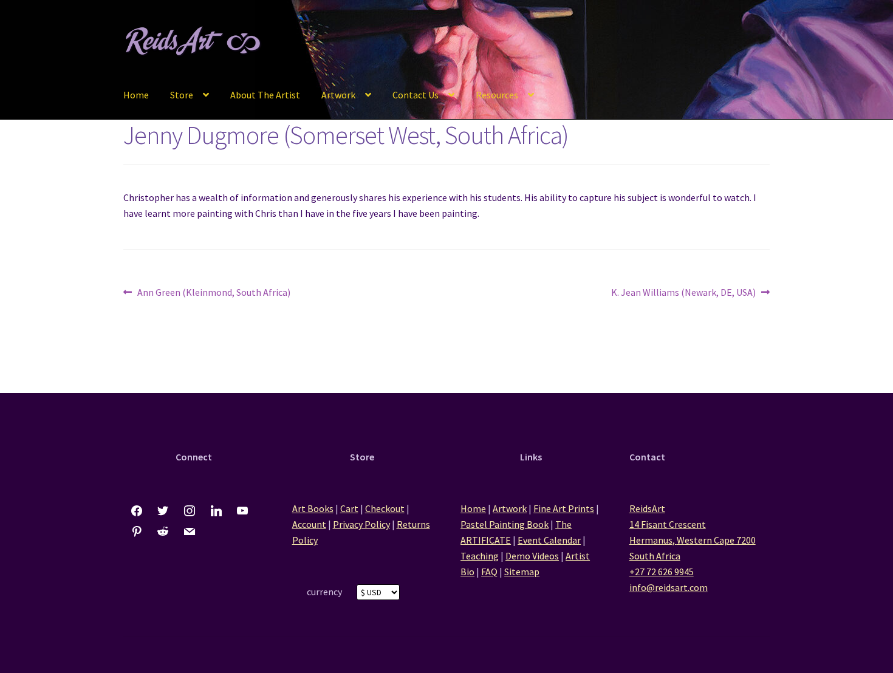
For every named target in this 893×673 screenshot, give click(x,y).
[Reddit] (163, 532)
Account (309, 524)
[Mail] (189, 532)
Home (136, 95)
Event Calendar (549, 540)
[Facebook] (136, 511)
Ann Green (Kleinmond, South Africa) (213, 293)
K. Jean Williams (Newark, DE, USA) (683, 293)
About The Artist (265, 95)
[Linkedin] (216, 511)
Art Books (313, 508)
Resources (497, 95)
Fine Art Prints (563, 508)
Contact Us (415, 95)
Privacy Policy (361, 524)
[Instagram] (189, 511)
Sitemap (521, 571)
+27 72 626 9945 (661, 571)
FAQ (489, 571)
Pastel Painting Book (504, 524)
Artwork (338, 95)
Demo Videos (532, 556)
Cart (349, 508)
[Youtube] (242, 511)
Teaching (479, 556)
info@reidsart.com (668, 587)
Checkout (385, 508)
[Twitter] (163, 511)
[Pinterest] (136, 532)
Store (181, 95)
